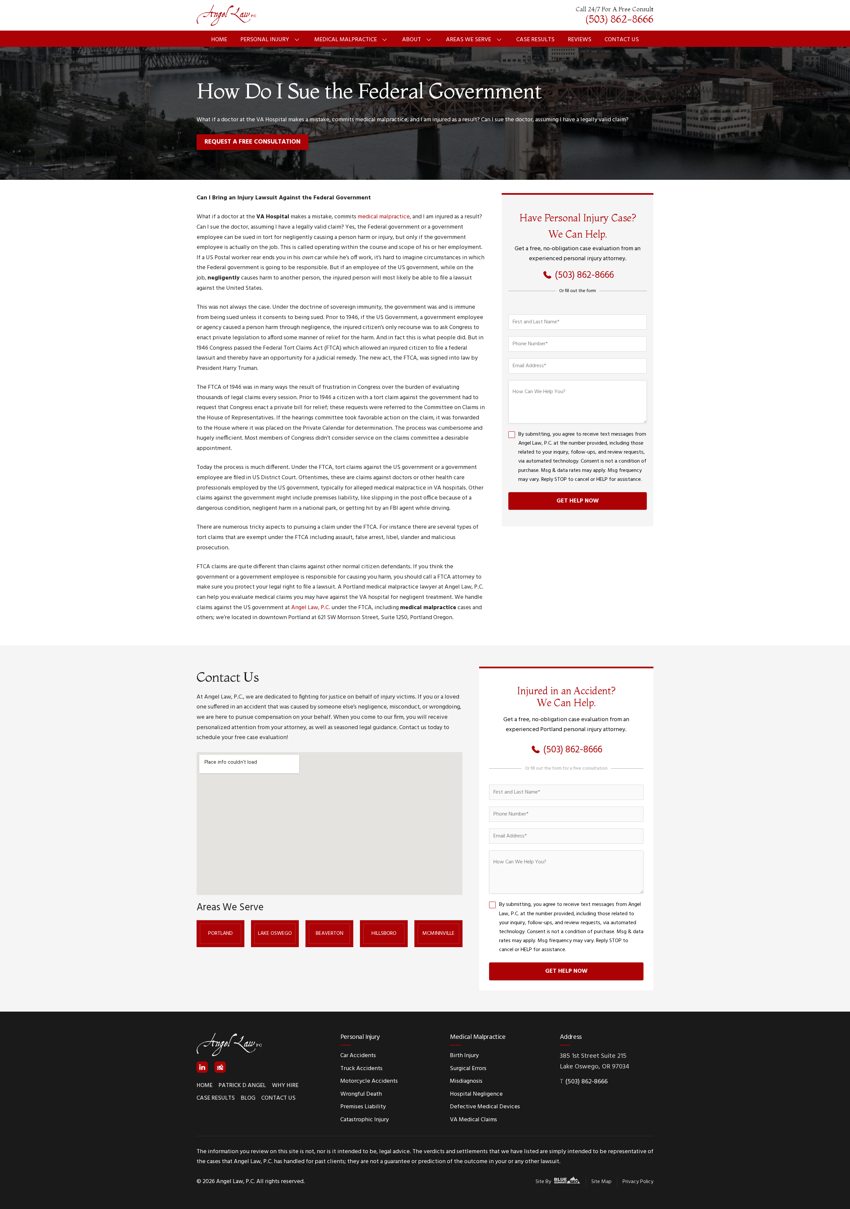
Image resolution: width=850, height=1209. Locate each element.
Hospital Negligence (476, 1094)
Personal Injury (264, 40)
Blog (248, 1098)
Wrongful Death (361, 1094)
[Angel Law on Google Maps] (220, 1067)
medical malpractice (384, 217)
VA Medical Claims (473, 1120)
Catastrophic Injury (364, 1120)
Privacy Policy (638, 1181)
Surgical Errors (468, 1068)
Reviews (579, 40)
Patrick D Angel (242, 1085)
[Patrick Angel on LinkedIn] (202, 1067)
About (411, 40)
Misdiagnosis (466, 1081)
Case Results (535, 40)
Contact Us (622, 40)
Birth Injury (464, 1055)
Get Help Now (577, 501)
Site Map (601, 1181)
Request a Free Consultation (252, 142)
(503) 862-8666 (586, 1081)
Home (219, 40)
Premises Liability (363, 1107)
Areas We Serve (468, 40)
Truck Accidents (361, 1068)
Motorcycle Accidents (369, 1081)
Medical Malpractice (345, 40)
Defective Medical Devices (485, 1107)
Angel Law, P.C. (310, 607)
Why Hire (285, 1085)
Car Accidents (358, 1055)
